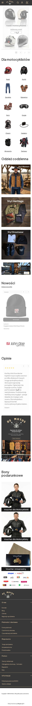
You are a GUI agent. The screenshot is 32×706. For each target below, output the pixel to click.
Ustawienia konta (7, 647)
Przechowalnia (6, 650)
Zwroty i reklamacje (7, 661)
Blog (3, 610)
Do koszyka (16, 319)
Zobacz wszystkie (6, 287)
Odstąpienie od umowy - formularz (12, 664)
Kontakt (4, 608)
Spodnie (8, 97)
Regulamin (5, 667)
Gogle (24, 115)
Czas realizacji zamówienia (9, 633)
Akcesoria (8, 151)
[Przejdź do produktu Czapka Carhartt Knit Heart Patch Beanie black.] (16, 306)
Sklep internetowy (15, 703)
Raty (3, 670)
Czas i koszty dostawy (8, 630)
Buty (8, 115)
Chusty (8, 133)
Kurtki (24, 79)
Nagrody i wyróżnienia (8, 616)
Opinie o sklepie (6, 684)
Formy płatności (7, 627)
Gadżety (24, 133)
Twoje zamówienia (7, 644)
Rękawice (24, 97)
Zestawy (24, 151)
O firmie (4, 613)
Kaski (8, 79)
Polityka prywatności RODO (10, 681)
